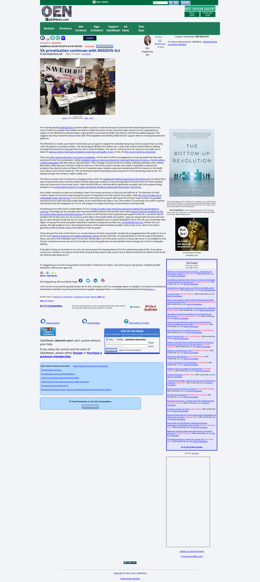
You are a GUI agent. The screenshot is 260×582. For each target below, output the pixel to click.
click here (195, 453)
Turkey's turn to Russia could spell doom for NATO (60, 378)
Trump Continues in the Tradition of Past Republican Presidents (191, 308)
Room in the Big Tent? (175, 336)
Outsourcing (57, 297)
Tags (101, 297)
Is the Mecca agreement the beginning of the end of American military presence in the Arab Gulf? (191, 281)
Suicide (86, 297)
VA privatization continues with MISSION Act (80, 50)
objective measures (61, 236)
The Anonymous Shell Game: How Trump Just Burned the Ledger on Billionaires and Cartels (189, 323)
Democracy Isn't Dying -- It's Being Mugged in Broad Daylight (190, 401)
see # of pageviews (177, 276)
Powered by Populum (130, 578)
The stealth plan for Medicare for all (54, 386)
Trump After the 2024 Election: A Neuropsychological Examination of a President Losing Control (187, 424)
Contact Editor (93, 323)
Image (64, 118)
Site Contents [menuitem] (81, 28)
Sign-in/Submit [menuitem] (96, 28)
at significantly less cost (132, 222)
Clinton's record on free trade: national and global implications (65, 382)
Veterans (93, 297)
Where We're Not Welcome (177, 357)
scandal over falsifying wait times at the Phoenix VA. (127, 179)
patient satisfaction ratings (86, 236)
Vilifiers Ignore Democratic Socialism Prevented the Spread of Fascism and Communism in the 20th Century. (190, 343)
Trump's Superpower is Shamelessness (182, 363)
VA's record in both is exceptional (140, 152)
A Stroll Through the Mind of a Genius (181, 389)
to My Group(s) (47, 301)
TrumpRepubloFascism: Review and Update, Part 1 (186, 439)
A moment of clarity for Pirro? (178, 409)
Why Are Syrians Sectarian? (177, 395)
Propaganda (78, 297)
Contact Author (53, 323)
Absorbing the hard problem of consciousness (184, 369)
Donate (78, 353)
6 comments (86, 54)
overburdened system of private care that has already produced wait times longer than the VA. (97, 187)
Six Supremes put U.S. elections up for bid (183, 330)
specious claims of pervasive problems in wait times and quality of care (81, 152)
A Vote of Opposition (175, 375)
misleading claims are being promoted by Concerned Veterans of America (115, 160)
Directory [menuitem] (65, 28)
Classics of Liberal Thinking (192, 551)
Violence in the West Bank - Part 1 (180, 351)
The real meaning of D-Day (51, 370)
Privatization (68, 297)
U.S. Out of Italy (173, 294)
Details (86, 118)
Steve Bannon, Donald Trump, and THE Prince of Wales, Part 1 (190, 288)
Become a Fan (160, 44)
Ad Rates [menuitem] (125, 28)
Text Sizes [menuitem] (141, 28)
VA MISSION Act (66, 127)
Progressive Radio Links (192, 556)
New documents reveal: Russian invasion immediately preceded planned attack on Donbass (76, 390)
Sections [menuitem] (49, 28)
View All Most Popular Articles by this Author (90, 366)
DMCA (91, 118)
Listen (90, 38)
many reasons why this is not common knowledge (72, 157)
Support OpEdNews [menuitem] (112, 28)
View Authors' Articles (139, 323)
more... (151, 289)
